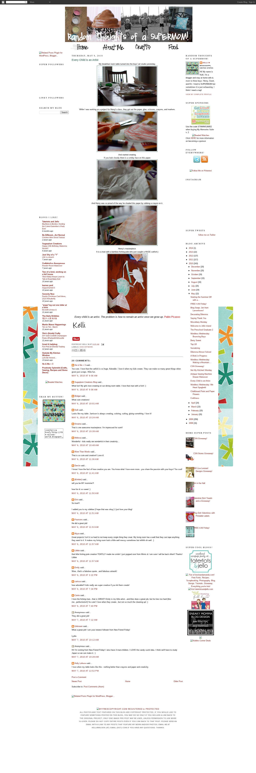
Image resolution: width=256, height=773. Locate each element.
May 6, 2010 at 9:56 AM (85, 376)
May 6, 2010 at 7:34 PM (85, 589)
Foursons (79, 519)
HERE (193, 138)
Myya (77, 533)
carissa (78, 581)
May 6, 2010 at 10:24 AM (85, 417)
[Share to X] (78, 350)
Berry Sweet (196, 340)
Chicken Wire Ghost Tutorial (53, 237)
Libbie (77, 550)
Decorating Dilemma (199, 314)
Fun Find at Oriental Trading (53, 347)
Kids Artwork (86, 347)
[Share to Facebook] (81, 350)
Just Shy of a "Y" (50, 255)
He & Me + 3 (47, 364)
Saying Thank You (198, 318)
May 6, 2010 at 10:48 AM (85, 445)
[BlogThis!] (75, 350)
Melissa (78, 438)
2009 (191, 419)
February (195, 410)
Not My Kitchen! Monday (201, 370)
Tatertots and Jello (50, 221)
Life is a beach (48, 257)
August (194, 282)
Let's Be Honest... (49, 358)
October (195, 274)
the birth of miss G (49, 310)
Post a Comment (79, 677)
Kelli (76, 410)
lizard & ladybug (49, 344)
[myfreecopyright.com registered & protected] (128, 709)
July (193, 286)
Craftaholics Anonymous (53, 263)
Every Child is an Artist (85, 59)
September (196, 278)
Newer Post (77, 681)
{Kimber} (78, 479)
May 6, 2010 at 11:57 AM (85, 544)
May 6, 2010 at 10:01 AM (85, 403)
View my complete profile (199, 94)
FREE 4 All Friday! (199, 304)
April (193, 403)
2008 (191, 423)
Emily (77, 567)
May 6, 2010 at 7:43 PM (85, 606)
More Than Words (82, 452)
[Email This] (73, 350)
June (193, 290)
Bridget (78, 396)
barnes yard (47, 285)
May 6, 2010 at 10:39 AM (85, 431)
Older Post (178, 681)
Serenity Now (48, 294)
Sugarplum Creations (52, 244)
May (193, 294)
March (194, 407)
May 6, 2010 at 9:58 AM (85, 390)
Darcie (77, 465)
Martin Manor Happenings (54, 324)
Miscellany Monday (199, 322)
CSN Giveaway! (197, 366)
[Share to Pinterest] (84, 350)
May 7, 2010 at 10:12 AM (85, 640)
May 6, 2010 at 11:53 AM (85, 527)
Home (127, 681)
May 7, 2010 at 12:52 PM (85, 671)
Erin (76, 500)
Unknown (79, 626)
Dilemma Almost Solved (201, 352)
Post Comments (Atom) (94, 687)
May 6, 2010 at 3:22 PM (85, 575)
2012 (191, 256)
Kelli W (206, 62)
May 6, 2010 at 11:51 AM (85, 513)
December (196, 267)
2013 (191, 252)
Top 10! (194, 344)
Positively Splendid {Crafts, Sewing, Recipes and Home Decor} (54, 370)
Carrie (77, 595)
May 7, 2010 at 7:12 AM (85, 620)
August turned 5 (48, 288)
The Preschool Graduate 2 (202, 330)
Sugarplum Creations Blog (86, 382)
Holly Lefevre (80, 663)
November (196, 270)
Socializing (195, 348)
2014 (191, 248)
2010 (191, 263)
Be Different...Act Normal (53, 235)
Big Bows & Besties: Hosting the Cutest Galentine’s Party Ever (53, 226)
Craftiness (195, 398)
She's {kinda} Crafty (51, 333)
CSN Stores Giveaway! (203, 453)
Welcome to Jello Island (201, 326)
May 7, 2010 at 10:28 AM (85, 657)
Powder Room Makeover (52, 266)
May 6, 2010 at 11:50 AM (85, 493)
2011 (191, 260)
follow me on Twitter (206, 235)
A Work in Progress (199, 356)
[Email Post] (102, 344)
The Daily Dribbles (50, 316)
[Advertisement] (51, 164)
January (195, 414)
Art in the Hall (199, 483)
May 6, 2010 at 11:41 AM (85, 473)
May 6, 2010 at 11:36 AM (85, 459)
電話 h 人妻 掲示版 (49, 318)
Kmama (78, 424)
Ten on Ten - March (50, 327)
